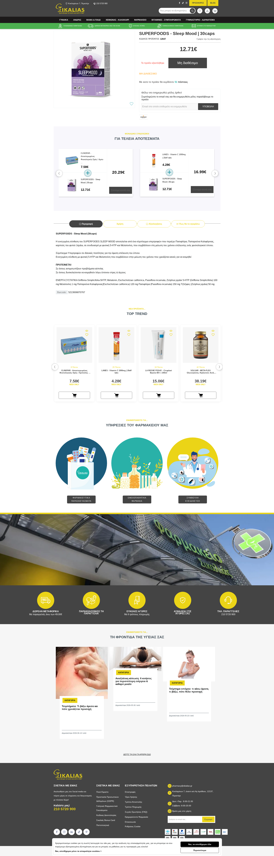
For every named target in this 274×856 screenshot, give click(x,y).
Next (214, 173)
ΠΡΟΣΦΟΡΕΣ (198, 3)
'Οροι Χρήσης (131, 797)
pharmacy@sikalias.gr (182, 786)
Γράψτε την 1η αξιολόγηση (208, 39)
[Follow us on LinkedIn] (71, 832)
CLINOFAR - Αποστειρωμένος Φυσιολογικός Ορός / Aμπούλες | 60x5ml (74, 371)
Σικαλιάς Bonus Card (105, 820)
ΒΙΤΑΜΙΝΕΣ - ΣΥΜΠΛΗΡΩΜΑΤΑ (166, 20)
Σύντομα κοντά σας (120, 190)
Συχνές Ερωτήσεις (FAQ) (136, 812)
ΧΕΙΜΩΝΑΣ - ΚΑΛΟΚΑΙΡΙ (117, 20)
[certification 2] (175, 838)
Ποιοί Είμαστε (102, 792)
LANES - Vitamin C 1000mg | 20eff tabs (116, 371)
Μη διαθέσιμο (187, 63)
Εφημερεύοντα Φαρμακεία (136, 817)
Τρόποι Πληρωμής (133, 807)
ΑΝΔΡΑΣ (77, 20)
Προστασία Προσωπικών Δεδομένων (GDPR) (107, 799)
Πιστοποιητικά (102, 825)
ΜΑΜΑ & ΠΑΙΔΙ (93, 20)
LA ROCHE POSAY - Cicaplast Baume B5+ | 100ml (158, 371)
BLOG (212, 3)
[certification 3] (182, 838)
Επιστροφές (130, 792)
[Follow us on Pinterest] (86, 832)
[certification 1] (168, 838)
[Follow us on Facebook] (57, 832)
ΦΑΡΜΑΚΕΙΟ (140, 20)
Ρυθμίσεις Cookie (132, 826)
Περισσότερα (199, 850)
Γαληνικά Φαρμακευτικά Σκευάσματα (106, 808)
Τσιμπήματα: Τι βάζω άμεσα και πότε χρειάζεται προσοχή (80, 707)
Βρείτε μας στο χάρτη (181, 811)
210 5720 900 (65, 809)
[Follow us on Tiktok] (79, 832)
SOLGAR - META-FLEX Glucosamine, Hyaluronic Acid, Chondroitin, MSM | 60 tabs (200, 371)
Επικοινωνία (130, 822)
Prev (59, 173)
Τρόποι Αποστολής (133, 802)
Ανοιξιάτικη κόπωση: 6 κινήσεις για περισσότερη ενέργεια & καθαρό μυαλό (133, 681)
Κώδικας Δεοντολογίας (106, 815)
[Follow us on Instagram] (64, 832)
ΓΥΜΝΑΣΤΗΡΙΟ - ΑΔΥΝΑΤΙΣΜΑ (200, 20)
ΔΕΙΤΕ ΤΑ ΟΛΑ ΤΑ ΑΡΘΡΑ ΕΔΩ (137, 754)
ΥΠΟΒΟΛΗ (208, 106)
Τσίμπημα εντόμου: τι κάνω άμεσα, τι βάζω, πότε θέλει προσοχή (189, 690)
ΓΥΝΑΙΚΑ (63, 20)
